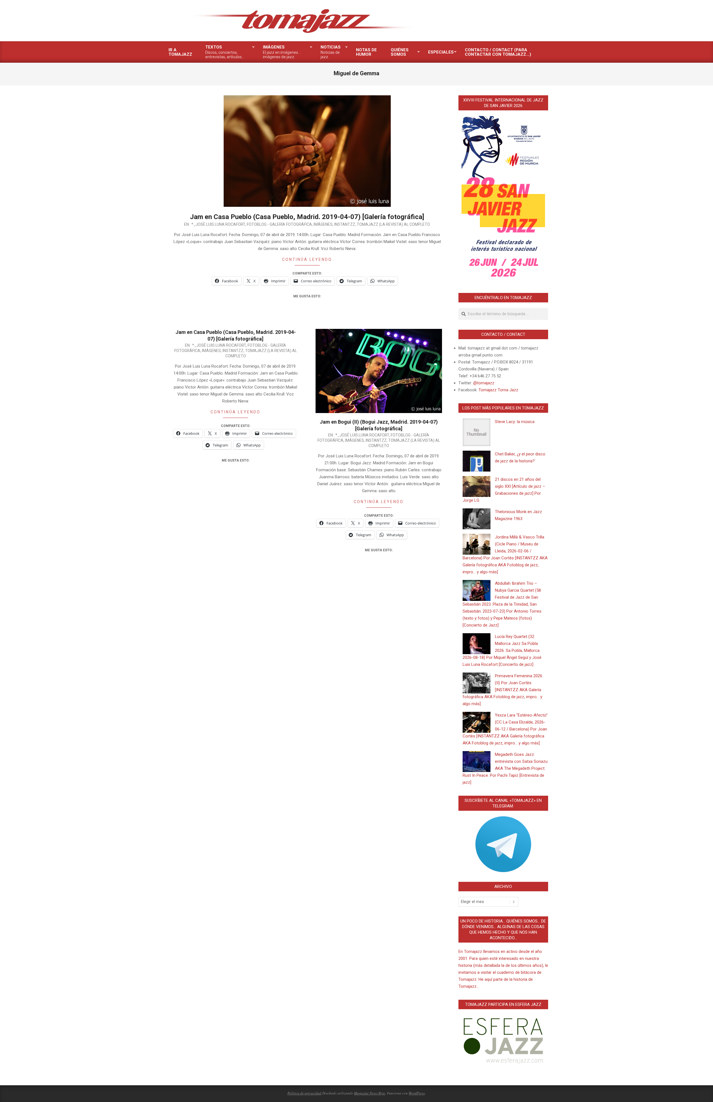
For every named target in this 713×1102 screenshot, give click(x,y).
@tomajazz (483, 382)
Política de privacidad (304, 1093)
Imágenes (323, 224)
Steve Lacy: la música (514, 421)
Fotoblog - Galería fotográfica (279, 224)
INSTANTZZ (344, 224)
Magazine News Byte (369, 1093)
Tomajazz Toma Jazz (498, 389)
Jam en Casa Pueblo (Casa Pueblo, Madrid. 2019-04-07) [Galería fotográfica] (307, 217)
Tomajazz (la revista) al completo (393, 224)
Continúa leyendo (307, 259)
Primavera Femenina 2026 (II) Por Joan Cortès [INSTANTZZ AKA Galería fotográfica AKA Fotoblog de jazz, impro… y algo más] (502, 689)
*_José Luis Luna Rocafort (218, 224)
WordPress (417, 1093)
